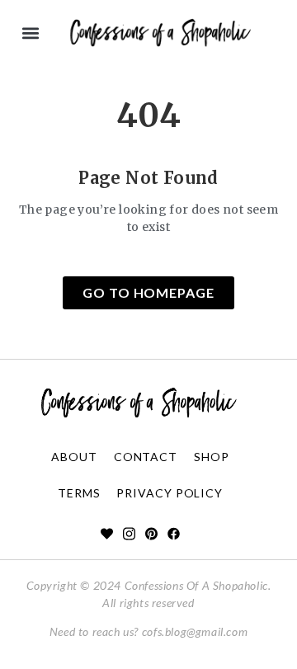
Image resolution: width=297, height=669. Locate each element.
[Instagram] (129, 533)
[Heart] (107, 533)
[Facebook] (173, 533)
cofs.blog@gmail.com (195, 631)
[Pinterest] (151, 533)
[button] (30, 33)
